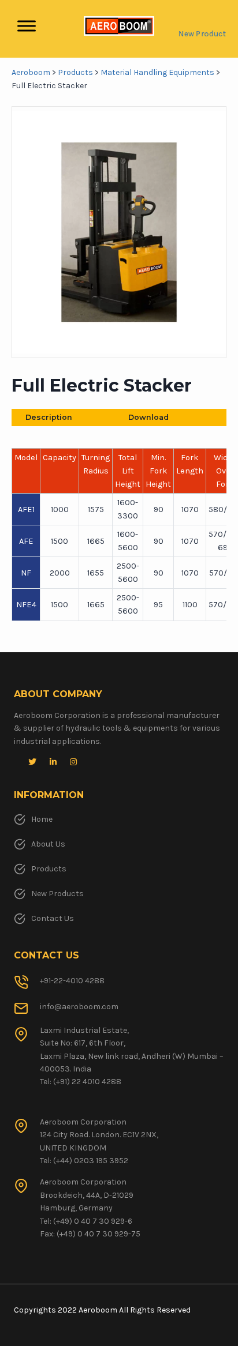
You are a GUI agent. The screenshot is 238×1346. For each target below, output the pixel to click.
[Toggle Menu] (26, 26)
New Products (57, 893)
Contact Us (52, 918)
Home (42, 819)
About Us (48, 844)
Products (48, 869)
